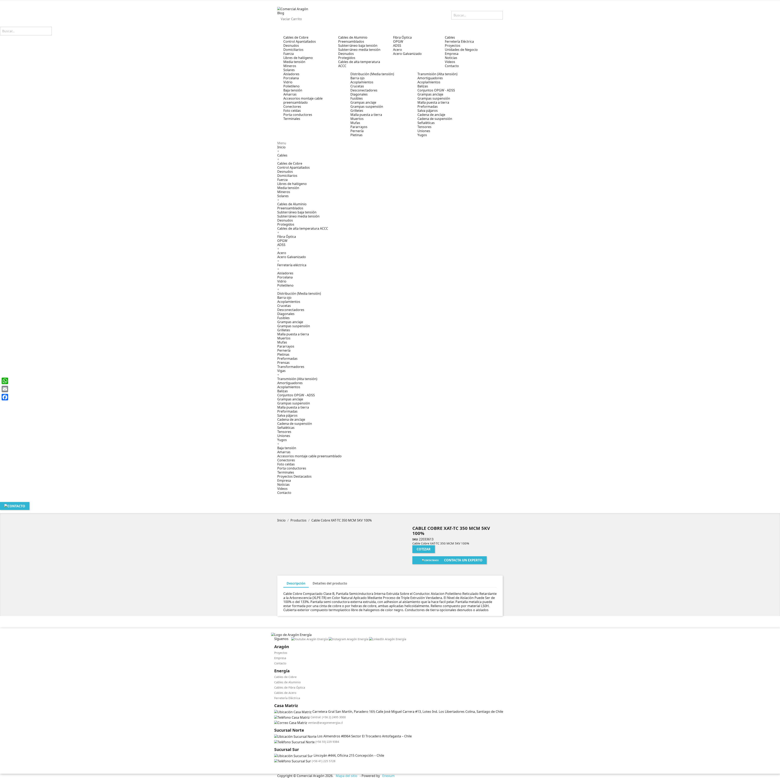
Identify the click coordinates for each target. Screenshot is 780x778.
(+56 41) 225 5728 (323, 761)
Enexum (388, 776)
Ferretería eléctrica (291, 265)
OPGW (398, 41)
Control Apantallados (299, 41)
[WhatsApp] (5, 381)
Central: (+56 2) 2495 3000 (328, 717)
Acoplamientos (361, 82)
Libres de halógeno (298, 57)
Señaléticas (426, 123)
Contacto (284, 492)
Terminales (291, 118)
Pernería (357, 131)
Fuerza (288, 53)
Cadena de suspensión (434, 118)
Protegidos (346, 57)
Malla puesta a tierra (366, 114)
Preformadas (427, 106)
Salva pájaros (427, 110)
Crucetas (357, 86)
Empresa (284, 480)
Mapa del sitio (346, 776)
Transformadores (290, 366)
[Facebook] (5, 397)
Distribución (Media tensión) (372, 74)
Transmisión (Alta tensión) (437, 74)
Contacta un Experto (463, 560)
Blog (280, 13)
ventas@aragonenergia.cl (325, 723)
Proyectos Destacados (294, 476)
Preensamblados (351, 41)
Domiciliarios (293, 49)
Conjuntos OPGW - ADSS (436, 90)
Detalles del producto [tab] (330, 583)
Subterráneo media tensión (359, 49)
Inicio (281, 147)
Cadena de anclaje (431, 114)
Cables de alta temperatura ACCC (359, 64)
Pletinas (356, 135)
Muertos (357, 118)
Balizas (422, 86)
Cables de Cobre (295, 37)
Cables (282, 155)
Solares (289, 70)
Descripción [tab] (296, 583)
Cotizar (424, 549)
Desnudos (291, 45)
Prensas (283, 362)
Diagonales (359, 94)
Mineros (289, 66)
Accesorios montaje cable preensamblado (303, 100)
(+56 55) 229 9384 (327, 742)
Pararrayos (358, 127)
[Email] (5, 389)
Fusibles (356, 98)
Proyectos (280, 653)
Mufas (355, 123)
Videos (282, 488)
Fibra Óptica (402, 37)
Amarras (290, 94)
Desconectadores (363, 90)
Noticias (283, 484)
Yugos (422, 135)
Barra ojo (357, 78)
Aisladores (291, 74)
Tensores (424, 127)
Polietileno (291, 86)
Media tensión (294, 62)
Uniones (423, 131)
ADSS (397, 45)
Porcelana (291, 78)
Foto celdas (292, 110)
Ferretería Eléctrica (287, 698)
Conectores (292, 106)
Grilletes (356, 110)
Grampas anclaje (363, 102)
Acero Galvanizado (407, 53)
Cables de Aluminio (352, 37)
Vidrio (287, 82)
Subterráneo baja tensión (357, 45)
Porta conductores (297, 114)
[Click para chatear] (275, 768)
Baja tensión (292, 90)
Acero (397, 49)
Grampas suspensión (366, 106)
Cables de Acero (285, 693)
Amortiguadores (430, 78)
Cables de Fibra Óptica (289, 687)
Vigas (281, 370)
